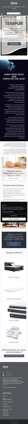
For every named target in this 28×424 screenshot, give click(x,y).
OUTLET (4, 396)
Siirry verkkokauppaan (7, 399)
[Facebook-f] (11, 422)
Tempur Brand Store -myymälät (7, 393)
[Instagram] (16, 422)
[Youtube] (14, 422)
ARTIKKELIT (5, 404)
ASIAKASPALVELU (7, 406)
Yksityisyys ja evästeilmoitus (8, 211)
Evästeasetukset (14, 215)
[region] (14, 212)
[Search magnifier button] (19, 13)
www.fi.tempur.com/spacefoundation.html (18, 153)
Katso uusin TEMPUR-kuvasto (10, 387)
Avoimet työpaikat (8, 402)
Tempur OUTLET (14, 252)
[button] (2, 14)
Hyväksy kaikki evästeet (14, 219)
